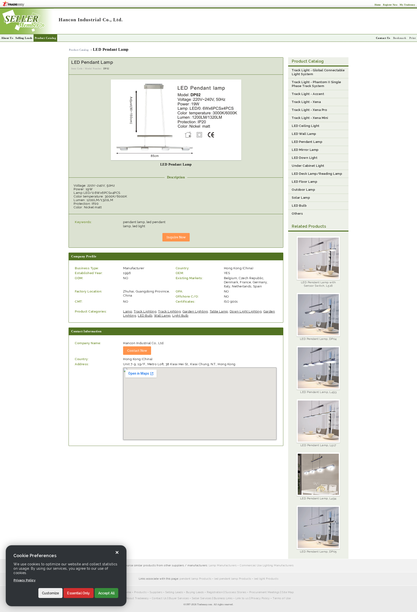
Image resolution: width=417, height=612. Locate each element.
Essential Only (78, 593)
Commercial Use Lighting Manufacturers (267, 565)
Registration (215, 592)
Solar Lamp (301, 197)
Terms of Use (282, 598)
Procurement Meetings (264, 592)
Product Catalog (45, 37)
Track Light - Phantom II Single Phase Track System (316, 84)
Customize (50, 593)
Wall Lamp (162, 315)
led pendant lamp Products (232, 578)
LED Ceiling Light (306, 126)
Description (176, 177)
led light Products (266, 578)
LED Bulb (145, 315)
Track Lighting (145, 311)
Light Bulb (180, 315)
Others (297, 213)
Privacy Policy (260, 598)
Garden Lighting (195, 311)
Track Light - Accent (308, 94)
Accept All (106, 593)
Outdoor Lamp (303, 189)
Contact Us (159, 598)
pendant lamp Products (195, 578)
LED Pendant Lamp (307, 142)
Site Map (288, 592)
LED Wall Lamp (304, 134)
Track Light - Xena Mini (310, 118)
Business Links (223, 598)
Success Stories (235, 592)
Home (127, 592)
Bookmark (399, 37)
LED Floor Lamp (304, 181)
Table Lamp (219, 311)
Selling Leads (23, 37)
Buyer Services (179, 598)
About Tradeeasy (137, 598)
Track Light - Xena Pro (309, 110)
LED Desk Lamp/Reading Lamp (317, 173)
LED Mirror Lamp (305, 150)
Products (140, 592)
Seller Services (202, 598)
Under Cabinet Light (308, 166)
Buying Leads (195, 592)
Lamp (127, 311)
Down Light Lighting (246, 311)
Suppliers (156, 592)
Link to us (242, 598)
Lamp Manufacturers (223, 565)
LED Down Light (304, 158)
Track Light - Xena (306, 102)
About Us (7, 37)
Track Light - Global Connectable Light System (318, 72)
